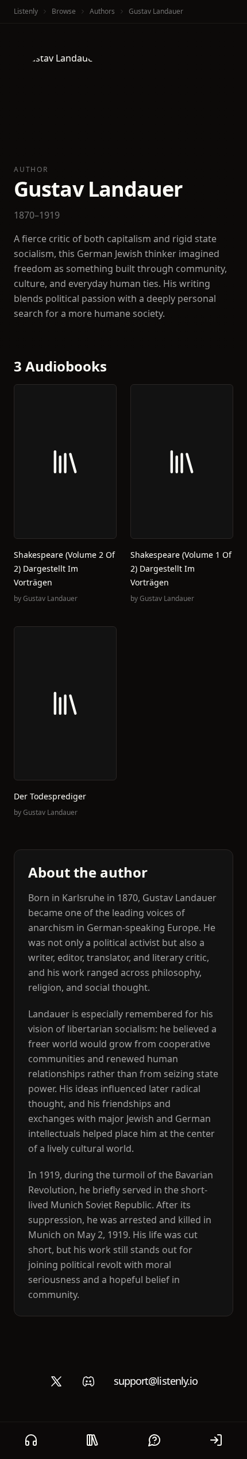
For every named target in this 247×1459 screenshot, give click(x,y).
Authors (102, 11)
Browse (64, 11)
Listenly (26, 11)
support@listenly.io (156, 1381)
